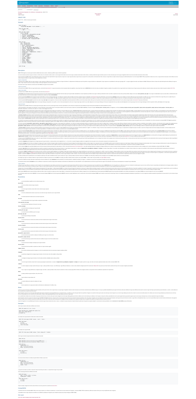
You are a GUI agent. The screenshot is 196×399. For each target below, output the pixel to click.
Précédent (20, 13)
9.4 (45, 7)
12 (39, 7)
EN (64, 7)
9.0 (50, 7)
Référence (33, 12)
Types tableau (50, 133)
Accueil (19, 5)
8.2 (54, 7)
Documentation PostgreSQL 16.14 (24, 12)
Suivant (176, 13)
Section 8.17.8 (94, 96)
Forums (35, 5)
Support (56, 5)
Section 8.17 (47, 91)
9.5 (44, 7)
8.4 (52, 7)
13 (38, 7)
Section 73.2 (127, 136)
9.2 (48, 7)
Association (41, 5)
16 (27, 7)
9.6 (42, 7)
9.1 (49, 7)
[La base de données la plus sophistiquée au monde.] (173, 2)
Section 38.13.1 (80, 146)
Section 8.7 (49, 88)
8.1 (56, 7)
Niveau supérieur (98, 13)
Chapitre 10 (33, 152)
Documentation (30, 5)
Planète (52, 5)
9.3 (46, 7)
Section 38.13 (54, 385)
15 (28, 7)
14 (29, 7)
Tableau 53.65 (95, 265)
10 (41, 7)
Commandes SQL (39, 12)
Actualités (24, 5)
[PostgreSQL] (23, 2)
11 (40, 7)
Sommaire (98, 14)
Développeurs (46, 5)
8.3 (53, 7)
